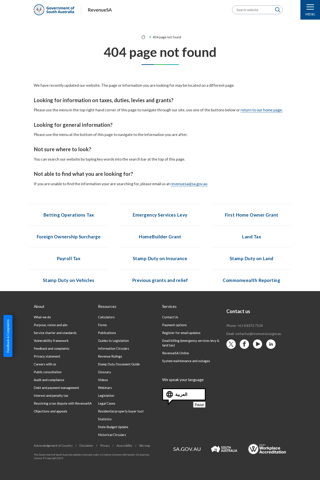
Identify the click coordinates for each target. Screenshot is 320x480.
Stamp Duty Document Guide (119, 364)
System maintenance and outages (186, 361)
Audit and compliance (49, 380)
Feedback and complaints (51, 348)
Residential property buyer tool (120, 411)
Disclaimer (86, 445)
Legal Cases (106, 403)
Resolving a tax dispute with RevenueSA (63, 403)
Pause (200, 405)
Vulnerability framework (51, 341)
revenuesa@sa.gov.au (188, 183)
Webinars (105, 388)
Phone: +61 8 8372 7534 (244, 325)
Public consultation (48, 372)
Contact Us (170, 317)
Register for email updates (181, 333)
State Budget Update (113, 427)
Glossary (104, 372)
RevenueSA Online (175, 353)
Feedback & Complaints (8, 336)
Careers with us (45, 364)
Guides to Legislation (113, 341)
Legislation (106, 395)
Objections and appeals (50, 411)
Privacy (105, 445)
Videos (103, 380)
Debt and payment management (56, 388)
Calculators (106, 317)
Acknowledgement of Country (53, 445)
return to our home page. (262, 109)
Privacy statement (47, 356)
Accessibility (124, 445)
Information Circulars (113, 348)
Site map (144, 445)
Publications (107, 333)
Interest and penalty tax (51, 395)
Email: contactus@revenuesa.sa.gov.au (253, 334)
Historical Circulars (112, 435)
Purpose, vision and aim (50, 325)
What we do (42, 317)
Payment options (174, 325)
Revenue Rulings (110, 356)
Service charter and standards (55, 333)
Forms (102, 325)
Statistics (105, 419)
